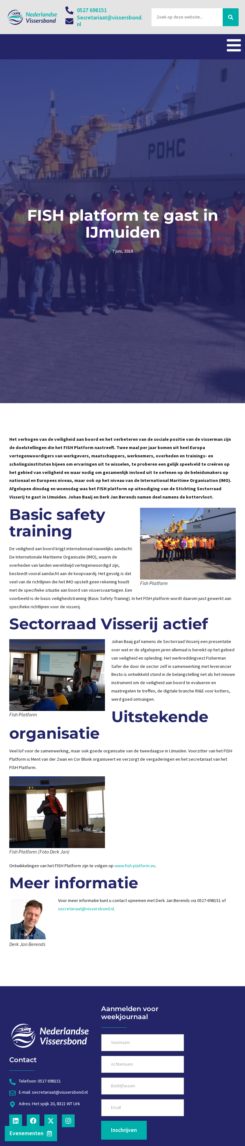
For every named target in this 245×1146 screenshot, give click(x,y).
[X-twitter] (50, 1120)
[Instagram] (68, 1120)
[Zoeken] (231, 17)
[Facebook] (33, 1120)
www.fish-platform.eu (135, 866)
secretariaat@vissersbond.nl (86, 909)
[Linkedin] (15, 1120)
